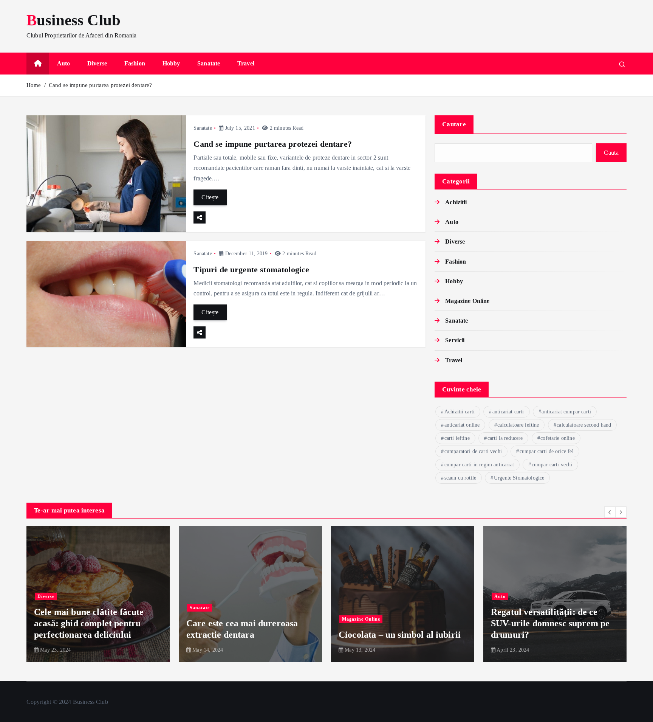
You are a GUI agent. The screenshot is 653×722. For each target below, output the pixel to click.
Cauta (611, 152)
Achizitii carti (459, 412)
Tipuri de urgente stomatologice (251, 269)
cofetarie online (557, 438)
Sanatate (208, 63)
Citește (209, 197)
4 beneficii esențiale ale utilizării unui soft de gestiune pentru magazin (555, 623)
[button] (610, 512)
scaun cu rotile (460, 478)
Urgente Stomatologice (519, 478)
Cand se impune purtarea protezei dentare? (100, 85)
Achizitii (456, 202)
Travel (245, 63)
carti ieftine (457, 438)
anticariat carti (508, 412)
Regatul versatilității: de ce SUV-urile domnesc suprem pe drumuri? (398, 623)
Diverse (97, 63)
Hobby (171, 63)
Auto (63, 63)
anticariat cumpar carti (566, 412)
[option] (98, 594)
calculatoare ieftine (518, 425)
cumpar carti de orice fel (547, 451)
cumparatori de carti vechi (473, 451)
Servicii (454, 340)
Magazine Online (467, 301)
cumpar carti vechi (552, 464)
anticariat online (462, 425)
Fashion (134, 63)
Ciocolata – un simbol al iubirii (247, 635)
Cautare (454, 124)
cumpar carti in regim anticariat (479, 464)
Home (33, 85)
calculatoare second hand (584, 425)
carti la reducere (505, 438)
